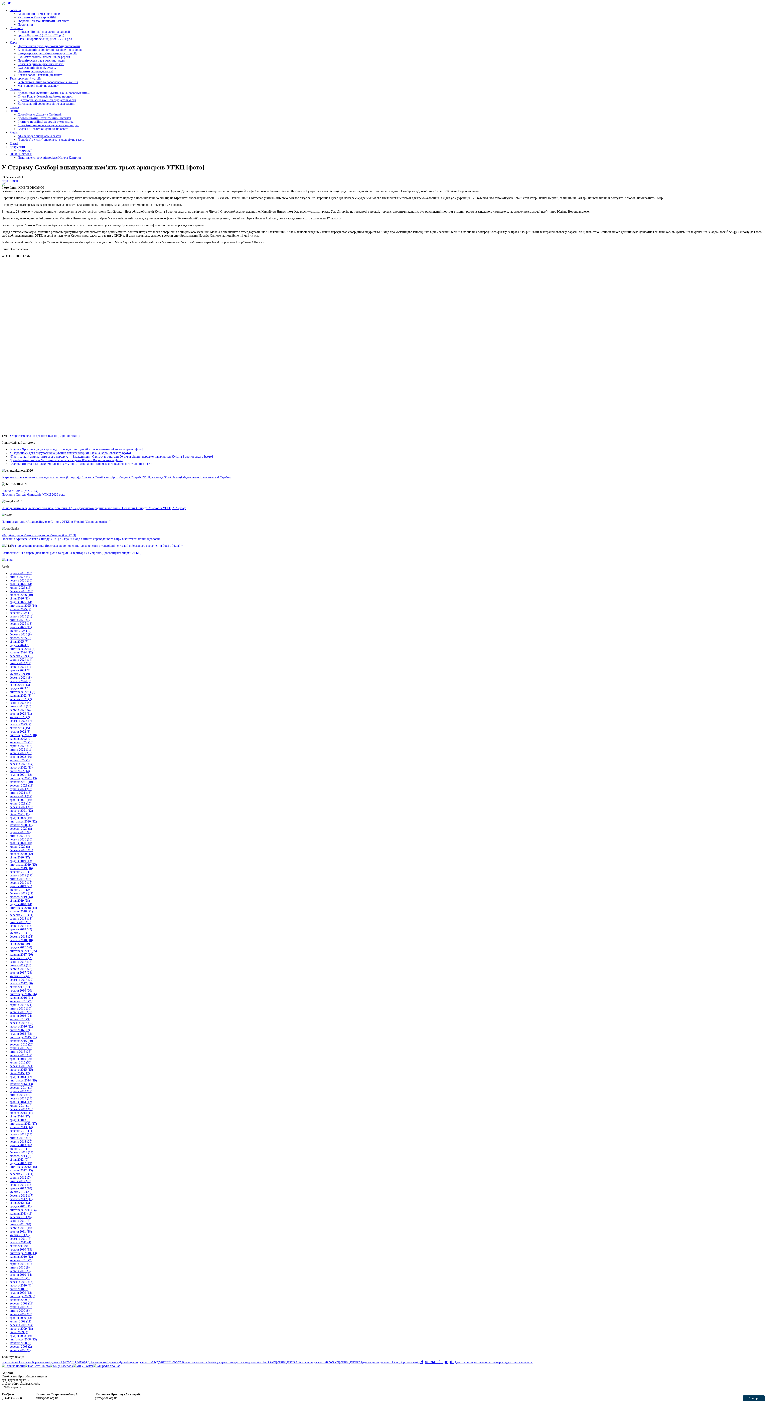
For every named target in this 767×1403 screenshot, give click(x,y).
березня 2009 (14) (21, 1325)
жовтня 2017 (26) (21, 954)
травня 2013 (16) (21, 1145)
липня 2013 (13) (20, 1138)
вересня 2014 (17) (21, 1087)
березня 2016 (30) (21, 1023)
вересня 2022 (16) (21, 742)
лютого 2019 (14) (21, 897)
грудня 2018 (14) (21, 904)
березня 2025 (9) (21, 634)
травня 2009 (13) (21, 1317)
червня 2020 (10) (21, 839)
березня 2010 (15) (21, 1282)
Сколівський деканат (311, 1362)
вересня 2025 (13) (21, 612)
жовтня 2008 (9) (20, 1343)
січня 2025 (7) (19, 641)
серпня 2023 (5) (20, 702)
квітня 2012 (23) (20, 1192)
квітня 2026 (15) (20, 587)
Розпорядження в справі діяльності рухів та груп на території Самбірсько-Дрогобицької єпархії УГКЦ (71, 553)
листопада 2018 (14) (23, 907)
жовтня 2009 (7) (20, 1299)
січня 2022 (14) (20, 771)
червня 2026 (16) (21, 580)
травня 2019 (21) (21, 886)
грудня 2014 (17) (21, 1076)
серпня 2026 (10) (21, 573)
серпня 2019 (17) (21, 875)
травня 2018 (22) (21, 929)
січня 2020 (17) (20, 857)
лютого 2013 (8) (20, 1156)
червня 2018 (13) (21, 925)
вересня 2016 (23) (21, 1001)
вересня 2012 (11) (21, 1174)
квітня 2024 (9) (20, 674)
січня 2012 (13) (20, 1202)
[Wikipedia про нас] (106, 1366)
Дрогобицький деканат (134, 1362)
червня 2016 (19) (21, 1012)
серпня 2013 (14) (21, 1134)
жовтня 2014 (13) (21, 1084)
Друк (5, 180)
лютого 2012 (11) (21, 1199)
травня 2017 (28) (21, 972)
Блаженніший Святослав (17, 1362)
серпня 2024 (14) (21, 659)
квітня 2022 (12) (20, 760)
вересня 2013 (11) (21, 1130)
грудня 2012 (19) (21, 1163)
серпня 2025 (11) (21, 616)
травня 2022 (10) (21, 756)
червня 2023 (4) (20, 710)
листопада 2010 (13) (23, 1253)
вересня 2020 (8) (21, 828)
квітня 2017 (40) (20, 976)
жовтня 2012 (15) (21, 1170)
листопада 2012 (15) (23, 1166)
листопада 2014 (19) (23, 1080)
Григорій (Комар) (74, 1362)
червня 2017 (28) (21, 969)
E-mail (13, 180)
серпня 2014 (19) (21, 1091)
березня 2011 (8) (20, 1238)
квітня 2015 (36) (20, 1062)
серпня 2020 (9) (20, 832)
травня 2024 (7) (20, 670)
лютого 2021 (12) (21, 810)
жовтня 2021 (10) (21, 782)
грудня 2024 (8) (20, 645)
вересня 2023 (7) (21, 699)
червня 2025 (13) (21, 623)
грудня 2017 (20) (21, 947)
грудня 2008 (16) (21, 1335)
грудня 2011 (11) (21, 1206)
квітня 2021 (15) (20, 803)
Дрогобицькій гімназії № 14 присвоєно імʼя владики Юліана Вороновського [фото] (66, 460)
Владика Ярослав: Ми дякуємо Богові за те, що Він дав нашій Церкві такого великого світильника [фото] (81, 463)
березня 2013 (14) (21, 1152)
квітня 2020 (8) (20, 846)
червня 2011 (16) (21, 1228)
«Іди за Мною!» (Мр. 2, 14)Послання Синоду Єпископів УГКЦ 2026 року (33, 492)
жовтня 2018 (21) (21, 911)
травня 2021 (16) (21, 800)
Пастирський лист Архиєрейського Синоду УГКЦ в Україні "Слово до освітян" (56, 521)
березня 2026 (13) (21, 591)
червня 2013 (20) (21, 1141)
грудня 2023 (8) (20, 688)
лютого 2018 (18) (21, 940)
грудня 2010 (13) (21, 1249)
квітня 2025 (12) (20, 630)
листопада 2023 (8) (22, 692)
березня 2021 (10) (21, 807)
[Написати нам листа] (37, 1366)
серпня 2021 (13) (21, 789)
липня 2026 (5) (20, 577)
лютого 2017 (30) (21, 983)
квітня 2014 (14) (20, 1105)
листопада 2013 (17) (23, 1123)
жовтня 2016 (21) (21, 997)
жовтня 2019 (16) (21, 868)
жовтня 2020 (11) (21, 825)
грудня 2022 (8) (20, 731)
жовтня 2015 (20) (21, 1041)
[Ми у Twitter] (83, 1366)
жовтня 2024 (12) (21, 652)
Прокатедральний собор (253, 1362)
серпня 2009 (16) (21, 1307)
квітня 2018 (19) (20, 933)
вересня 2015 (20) (21, 1044)
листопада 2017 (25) (23, 951)
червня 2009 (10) (21, 1314)
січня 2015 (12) (20, 1073)
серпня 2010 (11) (21, 1264)
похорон (472, 1362)
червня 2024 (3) (20, 666)
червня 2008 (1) (20, 1350)
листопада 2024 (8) (22, 648)
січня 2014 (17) (20, 1116)
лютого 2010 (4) (20, 1285)
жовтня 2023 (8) (20, 695)
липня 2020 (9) (20, 835)
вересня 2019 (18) (21, 871)
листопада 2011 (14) (23, 1210)
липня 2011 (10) (20, 1224)
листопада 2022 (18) (23, 735)
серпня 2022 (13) (21, 746)
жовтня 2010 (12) (21, 1256)
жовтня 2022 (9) (20, 738)
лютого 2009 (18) (21, 1328)
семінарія (497, 1362)
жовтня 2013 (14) (21, 1127)
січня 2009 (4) (19, 1332)
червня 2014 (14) (21, 1098)
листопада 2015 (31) (23, 1037)
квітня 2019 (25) (20, 889)
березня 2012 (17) (21, 1195)
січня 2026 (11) (20, 598)
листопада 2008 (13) (23, 1339)
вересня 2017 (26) (21, 958)
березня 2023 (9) (21, 720)
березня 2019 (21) (21, 893)
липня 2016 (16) (20, 1008)
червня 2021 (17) (21, 796)
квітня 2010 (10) (20, 1278)
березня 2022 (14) (21, 764)
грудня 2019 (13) (21, 861)
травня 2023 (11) (21, 713)
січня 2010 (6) (19, 1289)
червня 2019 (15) (21, 882)
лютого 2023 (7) (20, 724)
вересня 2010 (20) (21, 1260)
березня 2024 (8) (21, 677)
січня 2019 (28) (20, 900)
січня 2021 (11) (20, 814)
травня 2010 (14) (21, 1274)
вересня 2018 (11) (21, 915)
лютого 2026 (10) (21, 594)
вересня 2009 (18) (21, 1303)
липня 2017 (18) (20, 965)
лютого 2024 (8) (20, 681)
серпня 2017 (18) (21, 961)
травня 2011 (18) (21, 1231)
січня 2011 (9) (19, 1246)
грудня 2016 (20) (21, 990)
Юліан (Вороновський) (63, 435)
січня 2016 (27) (20, 1030)
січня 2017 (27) (20, 987)
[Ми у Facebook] (61, 1366)
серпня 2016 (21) (21, 1005)
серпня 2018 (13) (21, 918)
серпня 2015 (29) (21, 1048)
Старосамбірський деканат (28, 435)
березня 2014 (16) (21, 1109)
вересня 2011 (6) (21, 1217)
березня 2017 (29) (21, 979)
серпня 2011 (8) (20, 1220)
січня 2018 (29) (20, 943)
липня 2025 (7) (20, 620)
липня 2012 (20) (20, 1181)
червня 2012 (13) (21, 1184)
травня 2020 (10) (21, 843)
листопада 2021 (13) (23, 778)
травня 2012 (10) (21, 1188)
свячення (484, 1362)
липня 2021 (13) (20, 792)
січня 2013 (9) (19, 1159)
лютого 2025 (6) (20, 638)
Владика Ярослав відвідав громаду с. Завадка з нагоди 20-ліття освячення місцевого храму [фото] (76, 449)
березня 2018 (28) (21, 936)
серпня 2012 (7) (20, 1177)
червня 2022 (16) (21, 753)
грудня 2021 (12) (21, 774)
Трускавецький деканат (375, 1362)
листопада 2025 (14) (23, 605)
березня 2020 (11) (21, 850)
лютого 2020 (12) (21, 853)
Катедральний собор (166, 1362)
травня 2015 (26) (21, 1058)
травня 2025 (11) (21, 627)
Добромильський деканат (103, 1362)
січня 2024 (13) (20, 684)
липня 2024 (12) (20, 663)
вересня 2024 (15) (21, 656)
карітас (462, 1362)
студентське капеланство (518, 1362)
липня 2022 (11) (20, 749)
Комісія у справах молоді (223, 1362)
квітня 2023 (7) (20, 717)
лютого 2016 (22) (21, 1026)
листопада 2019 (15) (23, 864)
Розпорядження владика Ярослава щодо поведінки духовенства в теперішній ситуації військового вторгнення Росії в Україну (97, 545)
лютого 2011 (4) (20, 1242)
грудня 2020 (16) (21, 817)
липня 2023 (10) (20, 706)
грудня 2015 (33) (21, 1033)
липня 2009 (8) (20, 1310)
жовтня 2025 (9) (20, 609)
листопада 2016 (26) (23, 994)
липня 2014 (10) (20, 1094)
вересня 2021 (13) (21, 785)
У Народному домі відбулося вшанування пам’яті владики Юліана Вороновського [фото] (70, 453)
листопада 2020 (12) (23, 821)
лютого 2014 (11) (21, 1112)
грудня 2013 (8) (20, 1120)
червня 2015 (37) (21, 1055)
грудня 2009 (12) (21, 1292)
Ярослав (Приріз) (438, 1361)
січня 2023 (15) (20, 728)
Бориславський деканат (46, 1362)
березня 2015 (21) (21, 1066)
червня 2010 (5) (20, 1271)
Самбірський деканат (283, 1362)
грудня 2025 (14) (21, 602)
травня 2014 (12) (21, 1102)
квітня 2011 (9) (20, 1235)
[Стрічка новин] (13, 1366)
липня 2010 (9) (20, 1267)
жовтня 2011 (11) (21, 1213)
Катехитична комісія (195, 1362)
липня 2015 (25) (20, 1051)
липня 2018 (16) (20, 922)
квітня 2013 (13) (20, 1148)
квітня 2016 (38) (20, 1019)
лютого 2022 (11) (21, 767)
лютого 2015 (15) (21, 1069)
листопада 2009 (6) (22, 1296)
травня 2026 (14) (21, 584)
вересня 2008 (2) (21, 1346)
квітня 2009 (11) (20, 1321)
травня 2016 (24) (21, 1015)
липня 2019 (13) (20, 879)
